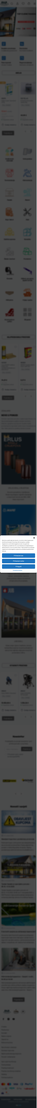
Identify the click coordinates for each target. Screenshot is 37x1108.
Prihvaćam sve (17, 555)
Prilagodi (18, 566)
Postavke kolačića (16, 570)
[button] (33, 538)
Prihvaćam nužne (17, 561)
